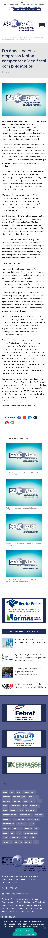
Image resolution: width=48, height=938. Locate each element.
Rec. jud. (38, 815)
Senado (6, 828)
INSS (32, 801)
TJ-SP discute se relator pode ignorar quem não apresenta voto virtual (23, 473)
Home (4, 37)
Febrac (16, 801)
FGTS (25, 801)
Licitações (15, 806)
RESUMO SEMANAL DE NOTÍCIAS (26, 9)
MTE (25, 806)
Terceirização (30, 833)
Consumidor (28, 792)
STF (12, 833)
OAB (5, 810)
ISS (39, 801)
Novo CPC (34, 806)
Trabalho (15, 837)
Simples (28, 828)
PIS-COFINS (30, 810)
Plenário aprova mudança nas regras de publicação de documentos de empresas (28, 672)
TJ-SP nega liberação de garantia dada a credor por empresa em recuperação (23, 580)
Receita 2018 (8, 824)
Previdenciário (10, 815)
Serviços (17, 828)
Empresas (33, 797)
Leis (5, 806)
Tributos (7, 842)
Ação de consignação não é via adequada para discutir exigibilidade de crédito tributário (30, 657)
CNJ (18, 792)
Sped (5, 833)
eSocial (6, 801)
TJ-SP (12, 37)
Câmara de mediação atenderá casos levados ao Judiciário (23, 544)
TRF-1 (25, 837)
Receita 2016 (18, 819)
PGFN (21, 810)
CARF (5, 792)
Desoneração (19, 797)
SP (36, 828)
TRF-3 (33, 837)
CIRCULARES (15, 5)
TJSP (5, 837)
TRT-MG (18, 842)
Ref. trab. (22, 824)
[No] (45, 928)
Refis (31, 824)
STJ (18, 833)
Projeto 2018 (26, 815)
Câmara (6, 797)
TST (36, 842)
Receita (6, 819)
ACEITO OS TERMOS (24, 930)
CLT (12, 792)
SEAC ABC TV (24, 7)
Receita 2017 (33, 819)
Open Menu (42, 25)
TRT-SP (28, 842)
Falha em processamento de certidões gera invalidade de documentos (21, 509)
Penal (12, 810)
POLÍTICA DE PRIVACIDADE (25, 934)
